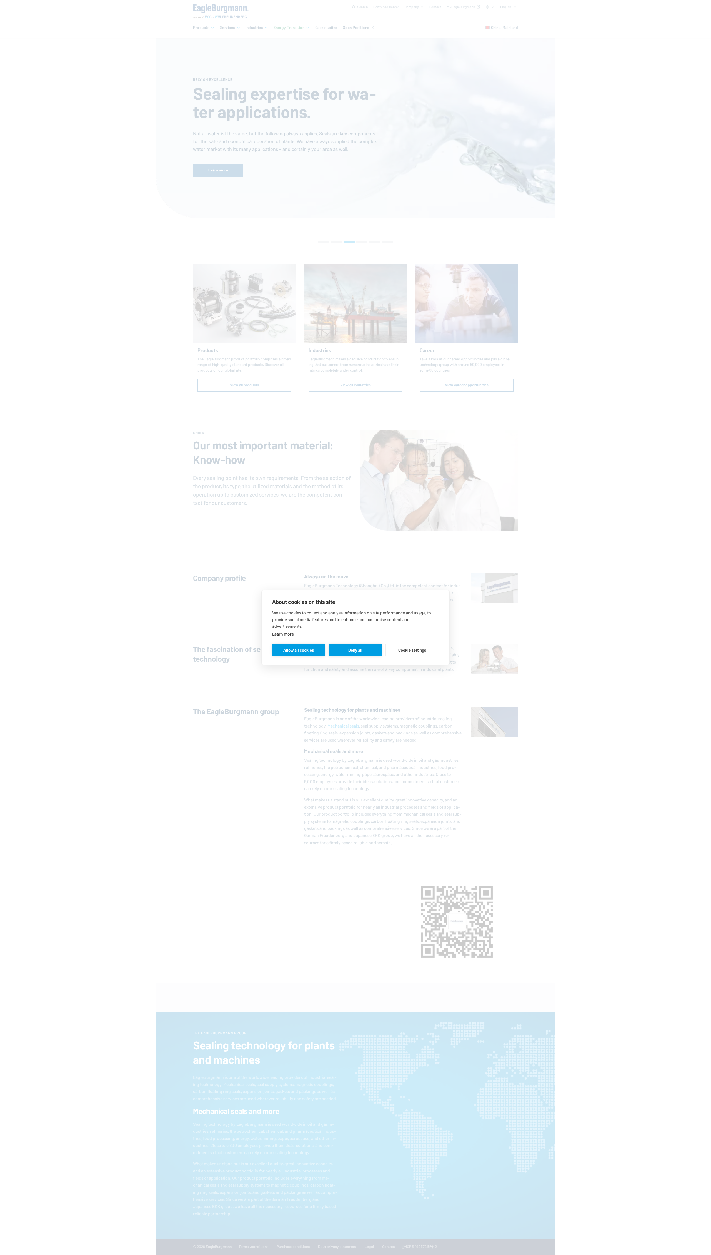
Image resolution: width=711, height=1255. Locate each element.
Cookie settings (412, 649)
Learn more (283, 634)
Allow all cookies (298, 649)
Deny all (355, 649)
